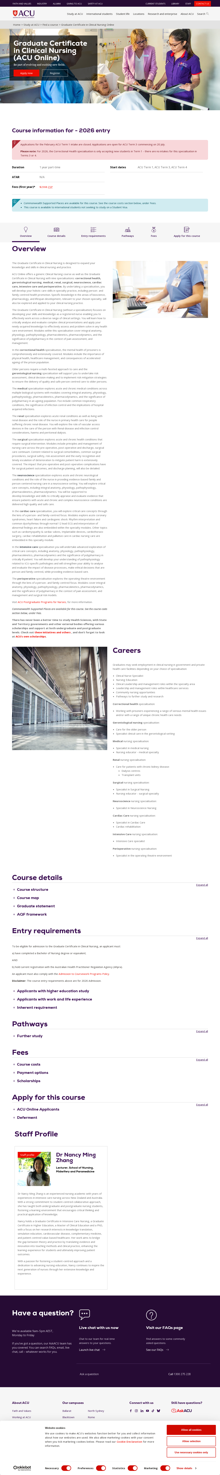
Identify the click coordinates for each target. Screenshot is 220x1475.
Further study (30, 1036)
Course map (28, 898)
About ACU (187, 14)
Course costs (28, 1064)
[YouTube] (147, 1411)
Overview (26, 236)
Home (16, 24)
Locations (138, 14)
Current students (155, 3)
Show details (184, 1468)
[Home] (23, 14)
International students (99, 14)
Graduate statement (36, 906)
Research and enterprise (162, 14)
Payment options (32, 1072)
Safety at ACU (95, 3)
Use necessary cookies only (191, 1452)
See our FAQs (154, 1350)
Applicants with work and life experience (54, 999)
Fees (154, 236)
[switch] (101, 1468)
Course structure (32, 889)
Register (55, 73)
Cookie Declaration (129, 1441)
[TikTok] (153, 1411)
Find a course (50, 24)
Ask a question (89, 1374)
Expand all (202, 884)
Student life (123, 14)
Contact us (202, 3)
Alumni (57, 3)
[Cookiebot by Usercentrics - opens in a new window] (22, 1468)
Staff (188, 3)
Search (201, 14)
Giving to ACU (74, 3)
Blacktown (68, 1417)
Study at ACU (75, 14)
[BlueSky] (158, 1411)
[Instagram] (136, 1411)
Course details (56, 236)
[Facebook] (130, 1411)
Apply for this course (187, 236)
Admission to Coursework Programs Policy (84, 974)
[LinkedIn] (142, 1411)
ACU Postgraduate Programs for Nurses (42, 602)
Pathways (128, 236)
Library (175, 3)
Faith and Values (22, 3)
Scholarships (28, 1081)
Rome (91, 1417)
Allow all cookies (191, 1429)
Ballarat (66, 1410)
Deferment (27, 1117)
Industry (42, 3)
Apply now (26, 73)
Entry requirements (93, 236)
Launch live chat (89, 1350)
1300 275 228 (182, 1374)
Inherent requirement (37, 1007)
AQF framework (32, 914)
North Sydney (96, 1410)
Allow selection (191, 1441)
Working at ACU (21, 1417)
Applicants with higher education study (53, 991)
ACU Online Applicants (38, 1109)
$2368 (46, 187)
